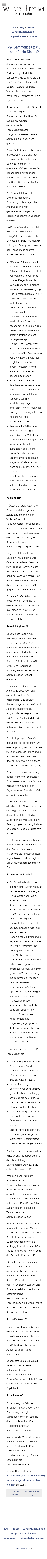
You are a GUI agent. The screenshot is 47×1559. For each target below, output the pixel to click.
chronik (33, 36)
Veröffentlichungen (34, 1529)
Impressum (9, 1538)
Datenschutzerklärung (31, 1538)
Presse (15, 1529)
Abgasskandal (28, 1533)
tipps (13, 27)
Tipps (5, 1529)
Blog (14, 1533)
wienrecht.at (22, 1548)
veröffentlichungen (23, 32)
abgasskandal (18, 36)
